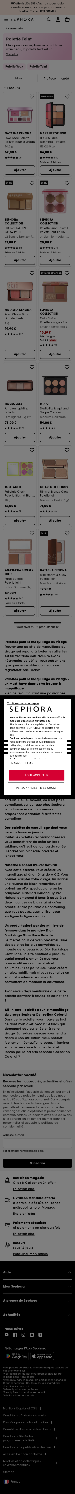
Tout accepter (36, 775)
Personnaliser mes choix (36, 787)
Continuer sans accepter (23, 703)
